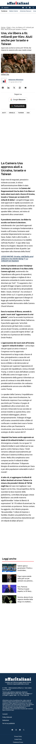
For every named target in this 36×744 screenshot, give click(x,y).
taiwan (21, 113)
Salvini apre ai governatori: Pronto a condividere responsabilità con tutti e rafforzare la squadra (26, 568)
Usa (28, 113)
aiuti (4, 113)
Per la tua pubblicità (8, 723)
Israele (12, 113)
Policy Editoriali (7, 717)
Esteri (9, 27)
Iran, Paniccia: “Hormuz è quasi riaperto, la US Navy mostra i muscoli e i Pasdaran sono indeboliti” (24, 589)
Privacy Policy (18, 736)
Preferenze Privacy (18, 742)
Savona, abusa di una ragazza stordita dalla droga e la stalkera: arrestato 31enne (25, 599)
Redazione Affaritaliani (15, 79)
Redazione (5, 720)
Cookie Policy (18, 739)
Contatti (5, 714)
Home (3, 27)
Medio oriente (13, 11)
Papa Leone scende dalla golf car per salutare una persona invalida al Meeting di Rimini (25, 578)
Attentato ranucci (25, 11)
